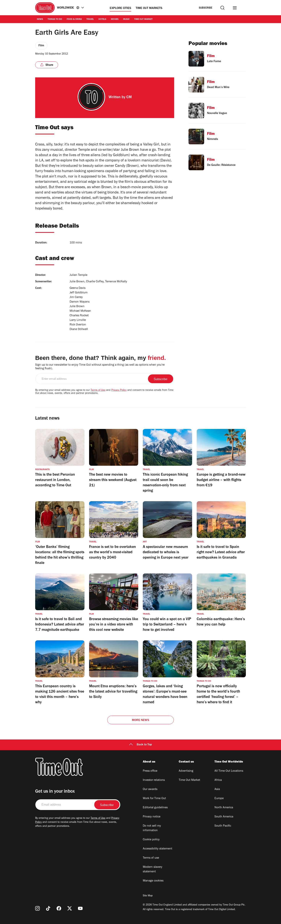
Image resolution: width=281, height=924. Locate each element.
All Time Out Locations (228, 771)
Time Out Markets (149, 8)
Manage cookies (153, 880)
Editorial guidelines (155, 807)
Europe (219, 798)
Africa (218, 780)
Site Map (148, 896)
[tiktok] (48, 908)
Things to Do (55, 19)
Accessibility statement (157, 848)
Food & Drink (74, 19)
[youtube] (80, 908)
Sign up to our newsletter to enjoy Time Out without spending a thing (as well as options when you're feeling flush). (100, 367)
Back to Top (144, 744)
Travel (90, 19)
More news (140, 720)
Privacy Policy (119, 390)
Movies (115, 19)
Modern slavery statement (152, 869)
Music (126, 19)
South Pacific (222, 826)
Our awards (150, 789)
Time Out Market (143, 19)
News (40, 19)
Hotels (102, 19)
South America (223, 816)
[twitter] (69, 908)
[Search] (222, 7)
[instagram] (37, 908)
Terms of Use (98, 390)
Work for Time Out (154, 798)
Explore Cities (120, 8)
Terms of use (151, 858)
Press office (150, 771)
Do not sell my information (152, 828)
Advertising (186, 771)
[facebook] (59, 908)
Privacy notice (151, 816)
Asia (217, 789)
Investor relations (154, 780)
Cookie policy (151, 839)
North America (223, 807)
